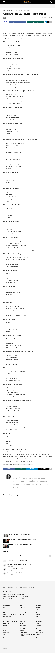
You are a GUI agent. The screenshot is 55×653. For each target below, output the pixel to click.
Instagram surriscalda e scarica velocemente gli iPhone (20, 544)
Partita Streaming (23, 632)
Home (4, 10)
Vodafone (38, 637)
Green (4, 634)
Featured (5, 627)
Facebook (5, 625)
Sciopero (38, 616)
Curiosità (5, 618)
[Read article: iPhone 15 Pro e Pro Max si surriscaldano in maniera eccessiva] (6, 541)
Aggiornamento (6, 605)
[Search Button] (51, 2)
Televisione (15, 10)
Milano (21, 616)
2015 (7, 464)
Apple (4, 607)
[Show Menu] (4, 2)
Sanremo (38, 614)
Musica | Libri (22, 621)
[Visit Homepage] (27, 2)
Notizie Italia (22, 627)
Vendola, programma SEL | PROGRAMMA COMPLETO (18, 560)
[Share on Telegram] (46, 22)
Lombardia (22, 614)
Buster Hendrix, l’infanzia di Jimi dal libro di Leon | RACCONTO (19, 564)
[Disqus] (27, 513)
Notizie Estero (23, 625)
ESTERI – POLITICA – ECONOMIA (10, 621)
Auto (4, 609)
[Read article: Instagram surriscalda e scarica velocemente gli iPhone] (6, 546)
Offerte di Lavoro (23, 628)
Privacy (30, 587)
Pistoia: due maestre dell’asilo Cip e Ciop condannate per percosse (20, 572)
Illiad (21, 605)
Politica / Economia (24, 637)
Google (4, 628)
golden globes (16, 464)
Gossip (4, 630)
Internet (21, 609)
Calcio (4, 612)
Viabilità (38, 634)
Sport (37, 623)
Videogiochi (38, 636)
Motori (21, 618)
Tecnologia (38, 625)
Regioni (38, 609)
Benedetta (16, 475)
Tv (31, 464)
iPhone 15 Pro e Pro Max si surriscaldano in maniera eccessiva (22, 539)
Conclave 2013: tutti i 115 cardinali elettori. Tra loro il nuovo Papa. (20, 568)
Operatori (22, 630)
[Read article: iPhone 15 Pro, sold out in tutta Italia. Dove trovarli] (6, 535)
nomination (23, 464)
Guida (4, 636)
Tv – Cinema (38, 630)
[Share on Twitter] (48, 22)
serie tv (28, 464)
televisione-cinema (9, 10)
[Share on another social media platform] (51, 22)
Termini (34, 587)
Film (11, 464)
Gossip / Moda (6, 632)
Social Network (39, 621)
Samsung (38, 612)
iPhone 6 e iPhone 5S (24, 612)
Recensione (38, 605)
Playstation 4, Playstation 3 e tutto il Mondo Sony (27, 635)
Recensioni (38, 607)
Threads (38, 628)
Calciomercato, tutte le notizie (9, 614)
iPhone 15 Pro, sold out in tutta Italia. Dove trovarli (20, 534)
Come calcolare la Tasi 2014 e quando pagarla (13, 555)
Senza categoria (39, 618)
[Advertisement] (27, 6)
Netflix (21, 623)
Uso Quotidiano (39, 632)
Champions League (7, 616)
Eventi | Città (6, 623)
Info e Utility (22, 607)
